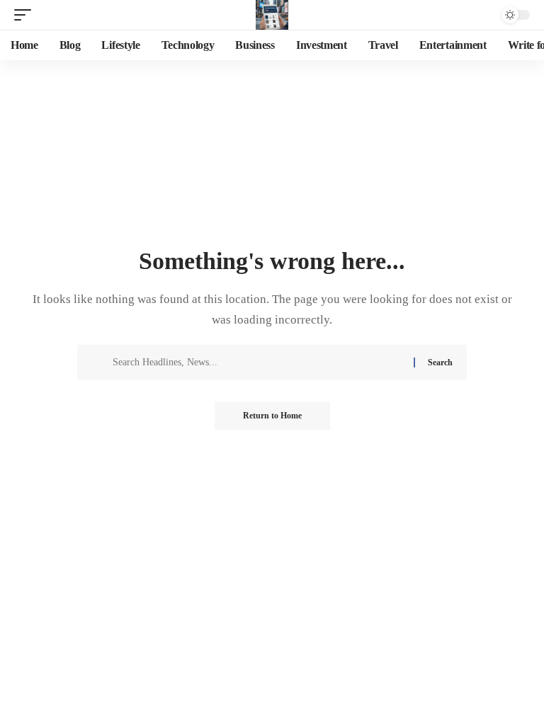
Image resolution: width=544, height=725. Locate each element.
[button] (26, 15)
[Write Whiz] (272, 15)
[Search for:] (258, 362)
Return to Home (272, 416)
